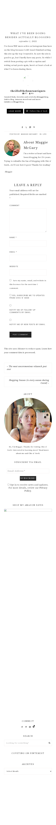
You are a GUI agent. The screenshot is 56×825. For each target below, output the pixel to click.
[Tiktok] (34, 727)
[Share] (21, 127)
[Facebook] (22, 727)
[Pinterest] (26, 727)
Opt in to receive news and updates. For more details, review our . (28, 487)
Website (14, 266)
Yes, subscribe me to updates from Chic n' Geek (27, 296)
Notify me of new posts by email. (28, 324)
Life (45, 134)
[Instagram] (30, 727)
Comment (15, 205)
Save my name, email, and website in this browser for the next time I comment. (28, 284)
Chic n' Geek (28, 13)
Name (13, 237)
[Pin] (29, 127)
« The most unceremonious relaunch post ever (27, 368)
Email (13, 252)
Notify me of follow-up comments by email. (22, 311)
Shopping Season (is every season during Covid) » (29, 381)
